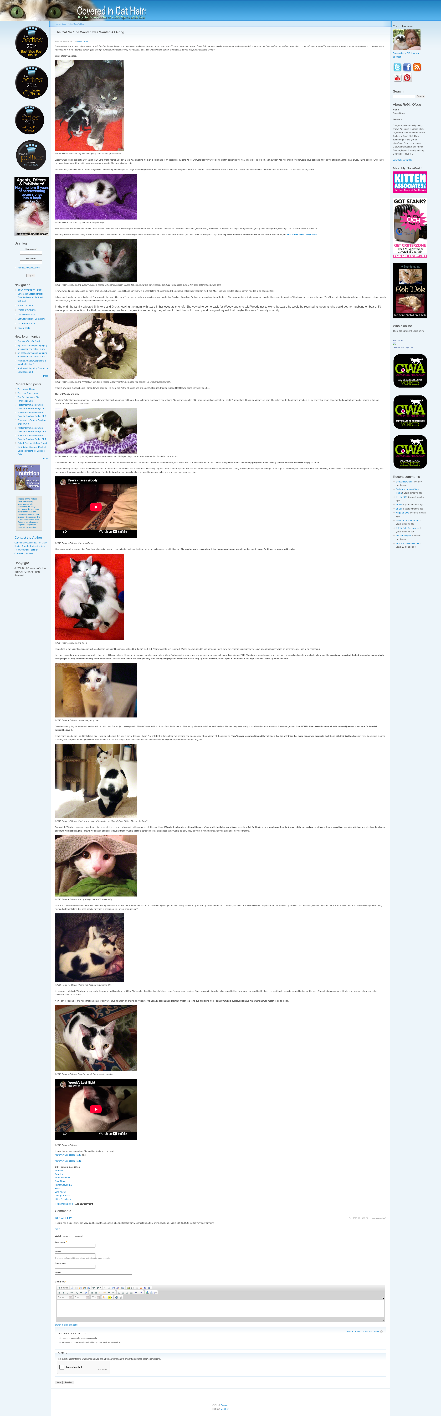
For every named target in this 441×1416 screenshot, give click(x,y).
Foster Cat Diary (25, 305)
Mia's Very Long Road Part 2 (68, 1161)
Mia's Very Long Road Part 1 (68, 1155)
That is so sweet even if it (407, 543)
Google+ (225, 1405)
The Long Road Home (28, 393)
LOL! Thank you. (403, 535)
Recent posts (24, 328)
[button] (63, 1287)
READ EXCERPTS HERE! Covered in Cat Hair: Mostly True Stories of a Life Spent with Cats (30, 295)
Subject (58, 1272)
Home (57, 24)
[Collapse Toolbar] (383, 1298)
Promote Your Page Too (403, 348)
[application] (220, 1303)
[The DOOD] (394, 344)
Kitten (57, 1188)
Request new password (29, 268)
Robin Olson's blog (76, 24)
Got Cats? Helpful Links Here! (31, 319)
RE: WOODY (63, 1218)
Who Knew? (60, 1192)
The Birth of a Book (26, 323)
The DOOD (398, 340)
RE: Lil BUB (401, 497)
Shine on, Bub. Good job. (407, 520)
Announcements (62, 1177)
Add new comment (84, 1204)
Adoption (59, 1174)
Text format (64, 1333)
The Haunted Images (27, 389)
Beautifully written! (404, 482)
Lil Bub (399, 504)
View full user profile (402, 160)
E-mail (59, 1251)
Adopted (59, 1170)
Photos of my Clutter (27, 310)
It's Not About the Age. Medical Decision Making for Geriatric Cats (32, 451)
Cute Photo (60, 1181)
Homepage (60, 1263)
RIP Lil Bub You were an (407, 528)
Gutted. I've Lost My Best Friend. (32, 443)
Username (31, 249)
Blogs (64, 24)
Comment (60, 1282)
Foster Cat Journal (63, 1185)
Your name (61, 1242)
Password (31, 258)
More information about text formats (362, 1331)
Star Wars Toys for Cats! (29, 341)
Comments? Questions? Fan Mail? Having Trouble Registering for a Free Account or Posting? (30, 546)
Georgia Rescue (62, 1195)
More (45, 376)
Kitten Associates (63, 1199)
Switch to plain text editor (66, 1325)
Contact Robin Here (23, 553)
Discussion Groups (26, 314)
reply (57, 1229)
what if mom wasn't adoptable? (302, 234)
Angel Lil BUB (402, 513)
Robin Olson (82, 41)
